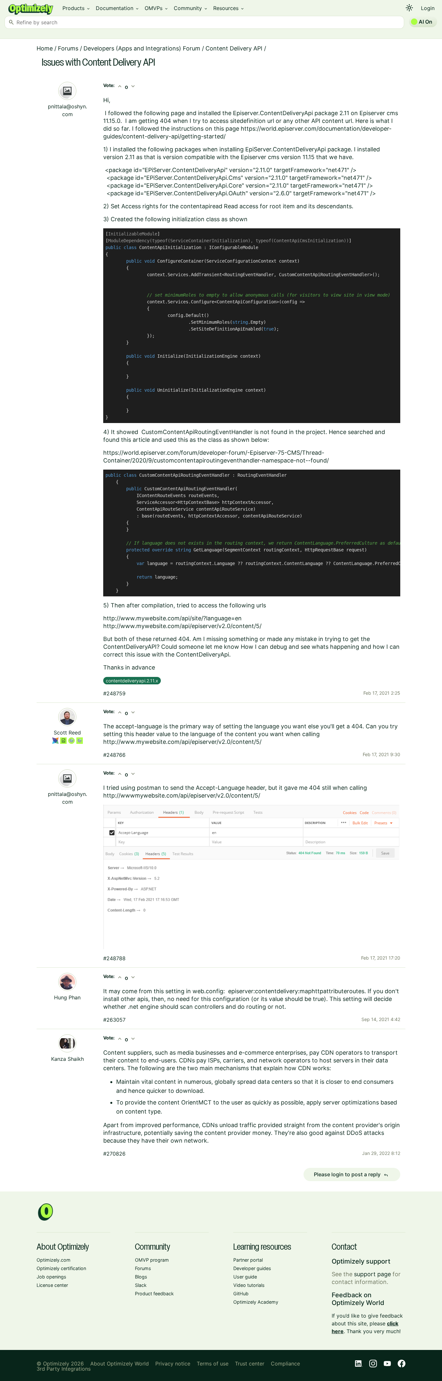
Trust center (249, 1363)
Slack (141, 1285)
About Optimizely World (119, 1363)
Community (191, 8)
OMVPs (157, 8)
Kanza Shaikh (67, 1059)
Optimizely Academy (255, 1302)
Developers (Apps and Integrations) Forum (141, 48)
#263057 (114, 1020)
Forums (68, 48)
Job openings (51, 1276)
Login (428, 8)
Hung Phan (67, 997)
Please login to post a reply (351, 1174)
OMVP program (152, 1260)
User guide (245, 1276)
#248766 (114, 755)
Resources (229, 8)
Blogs (141, 1276)
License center (52, 1285)
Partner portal (248, 1260)
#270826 (114, 1153)
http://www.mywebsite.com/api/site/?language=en (172, 618)
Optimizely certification (61, 1268)
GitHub (241, 1293)
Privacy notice (172, 1363)
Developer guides (252, 1268)
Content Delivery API (233, 48)
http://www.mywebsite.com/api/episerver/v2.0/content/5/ (182, 626)
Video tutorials (249, 1285)
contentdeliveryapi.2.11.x (132, 680)
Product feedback (154, 1293)
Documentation (117, 8)
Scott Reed (67, 732)
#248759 (114, 693)
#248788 (114, 958)
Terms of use (212, 1363)
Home (45, 48)
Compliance (285, 1363)
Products (76, 8)
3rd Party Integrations (64, 1368)
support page (372, 1274)
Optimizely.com (54, 1260)
